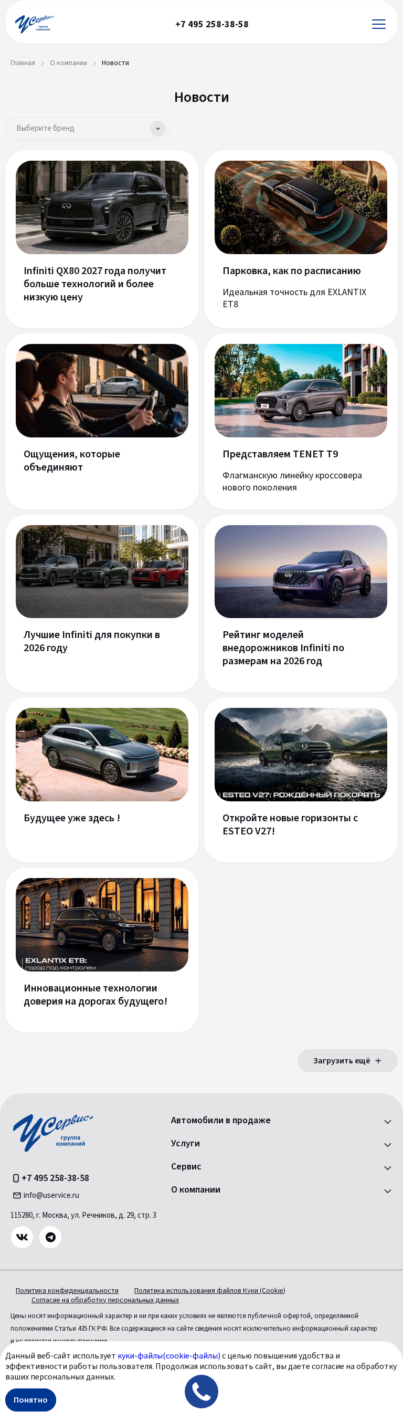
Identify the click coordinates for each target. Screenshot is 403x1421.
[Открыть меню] (378, 24)
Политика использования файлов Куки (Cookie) (209, 1290)
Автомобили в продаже (221, 1120)
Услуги (185, 1143)
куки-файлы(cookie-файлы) (169, 1356)
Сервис (186, 1167)
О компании (195, 1190)
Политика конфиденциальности (67, 1290)
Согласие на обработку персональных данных (105, 1300)
